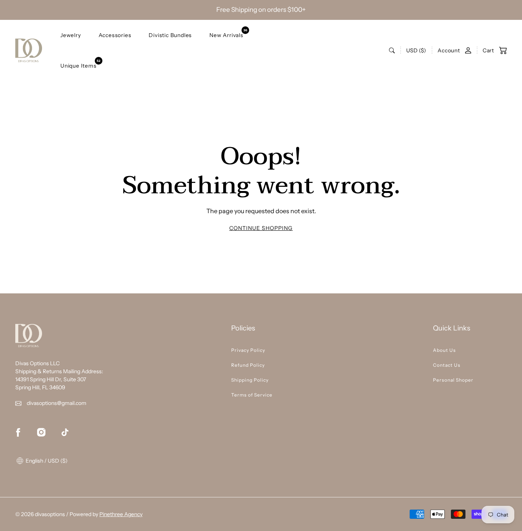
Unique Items (78, 64)
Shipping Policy (250, 380)
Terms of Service (251, 395)
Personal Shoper (453, 380)
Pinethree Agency (121, 514)
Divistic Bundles (170, 34)
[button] (491, 50)
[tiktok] (65, 432)
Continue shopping (261, 228)
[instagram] (41, 432)
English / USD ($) (46, 460)
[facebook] (18, 432)
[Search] (392, 50)
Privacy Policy (248, 350)
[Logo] (28, 50)
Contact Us (446, 365)
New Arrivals (226, 33)
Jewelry (70, 34)
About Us (444, 350)
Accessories (115, 34)
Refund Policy (248, 365)
